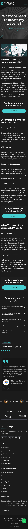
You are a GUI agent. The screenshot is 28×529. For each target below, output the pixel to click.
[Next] (7, 388)
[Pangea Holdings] (8, 3)
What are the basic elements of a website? (12, 307)
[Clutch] (19, 437)
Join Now (6, 510)
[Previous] (4, 388)
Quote (13, 111)
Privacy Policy (14, 523)
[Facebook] (2, 437)
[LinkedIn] (5, 437)
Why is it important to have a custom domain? (11, 313)
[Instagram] (9, 437)
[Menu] (25, 4)
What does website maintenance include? (12, 331)
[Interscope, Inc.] (7, 416)
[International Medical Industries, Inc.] (21, 416)
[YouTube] (16, 437)
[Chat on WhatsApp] (24, 520)
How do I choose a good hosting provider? (12, 320)
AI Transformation (14, 526)
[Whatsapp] (12, 437)
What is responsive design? (10, 326)
